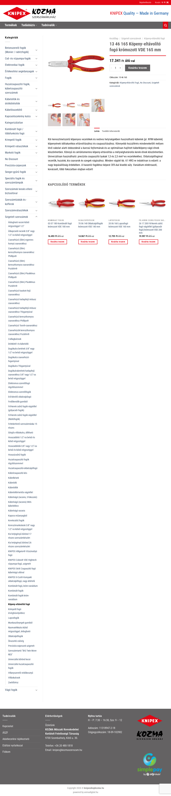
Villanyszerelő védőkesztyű (20, 672)
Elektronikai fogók (14, 64)
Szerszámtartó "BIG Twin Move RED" (22, 652)
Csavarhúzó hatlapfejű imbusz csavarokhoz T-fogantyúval (22, 310)
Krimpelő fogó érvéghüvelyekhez (16, 611)
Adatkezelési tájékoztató (16, 739)
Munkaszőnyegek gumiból (20, 622)
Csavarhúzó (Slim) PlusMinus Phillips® (21, 275)
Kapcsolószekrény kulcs (18, 116)
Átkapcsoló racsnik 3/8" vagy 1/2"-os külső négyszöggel (21, 233)
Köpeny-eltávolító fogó (19, 604)
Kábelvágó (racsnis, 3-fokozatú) (22, 497)
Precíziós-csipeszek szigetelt (21, 645)
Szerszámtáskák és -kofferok (16, 202)
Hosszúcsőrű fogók (17, 454)
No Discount (11, 159)
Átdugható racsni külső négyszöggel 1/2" (18, 224)
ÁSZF (5, 732)
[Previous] (48, 220)
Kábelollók (13, 487)
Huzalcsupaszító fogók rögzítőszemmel (18, 461)
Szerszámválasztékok (16, 210)
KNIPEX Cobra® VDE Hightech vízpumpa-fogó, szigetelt (22, 562)
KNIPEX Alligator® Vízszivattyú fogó (22, 553)
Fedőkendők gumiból (18, 401)
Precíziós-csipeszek (15, 165)
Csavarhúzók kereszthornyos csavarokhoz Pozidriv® (21, 332)
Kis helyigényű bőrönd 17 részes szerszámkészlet (19, 536)
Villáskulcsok (14, 677)
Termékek (11, 25)
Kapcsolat (8, 726)
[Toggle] (36, 50)
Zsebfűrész (13, 682)
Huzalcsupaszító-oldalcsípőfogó (22, 468)
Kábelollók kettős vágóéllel (20, 492)
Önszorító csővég (16, 641)
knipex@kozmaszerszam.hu (67, 750)
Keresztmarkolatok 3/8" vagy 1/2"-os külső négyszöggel (21, 527)
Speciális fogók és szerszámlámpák (15, 180)
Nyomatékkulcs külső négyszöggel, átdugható (19, 629)
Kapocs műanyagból (17, 515)
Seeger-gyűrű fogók (15, 171)
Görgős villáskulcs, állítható (20, 432)
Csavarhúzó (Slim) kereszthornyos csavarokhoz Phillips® (21, 252)
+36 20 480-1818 (64, 745)
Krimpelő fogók (13, 139)
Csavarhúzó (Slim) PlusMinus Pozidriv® (21, 284)
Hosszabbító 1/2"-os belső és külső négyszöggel (21, 439)
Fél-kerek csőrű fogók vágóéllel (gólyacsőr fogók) (22, 408)
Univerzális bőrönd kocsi (19, 659)
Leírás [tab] (97, 131)
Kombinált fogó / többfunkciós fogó (14, 131)
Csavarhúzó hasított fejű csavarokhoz (19, 292)
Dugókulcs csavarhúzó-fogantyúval (18, 359)
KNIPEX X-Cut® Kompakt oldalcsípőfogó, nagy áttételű (21, 579)
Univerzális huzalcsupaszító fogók (21, 666)
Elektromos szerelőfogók (19, 392)
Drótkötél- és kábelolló (18, 343)
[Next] (165, 220)
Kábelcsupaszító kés (17, 473)
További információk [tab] (111, 131)
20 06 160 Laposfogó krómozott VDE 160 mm (119, 225)
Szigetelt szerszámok (16, 216)
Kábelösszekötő (13, 109)
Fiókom (6, 751)
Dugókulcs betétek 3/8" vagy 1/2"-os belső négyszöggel (21, 350)
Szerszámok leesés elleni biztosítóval (18, 191)
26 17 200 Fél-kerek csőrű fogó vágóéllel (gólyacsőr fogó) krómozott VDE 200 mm (150, 228)
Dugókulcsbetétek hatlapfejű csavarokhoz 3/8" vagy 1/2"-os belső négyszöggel (22, 374)
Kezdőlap (114, 38)
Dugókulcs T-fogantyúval (19, 366)
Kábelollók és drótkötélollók (12, 101)
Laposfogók (13, 618)
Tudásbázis (28, 25)
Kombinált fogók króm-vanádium (18, 597)
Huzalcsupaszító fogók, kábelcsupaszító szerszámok (17, 88)
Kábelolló (12, 482)
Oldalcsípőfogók (15, 636)
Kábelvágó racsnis (16, 510)
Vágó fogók (11, 689)
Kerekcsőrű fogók (16, 520)
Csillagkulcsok (14, 339)
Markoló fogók (12, 152)
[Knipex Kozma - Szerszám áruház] (30, 13)
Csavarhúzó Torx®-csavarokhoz (22, 325)
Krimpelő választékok (16, 146)
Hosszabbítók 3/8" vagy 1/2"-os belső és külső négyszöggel (22, 448)
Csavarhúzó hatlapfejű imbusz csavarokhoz (22, 301)
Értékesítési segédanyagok (19, 71)
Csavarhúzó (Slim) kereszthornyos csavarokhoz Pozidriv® (21, 265)
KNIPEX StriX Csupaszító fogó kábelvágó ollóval (22, 570)
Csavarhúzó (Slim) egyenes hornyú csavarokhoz (20, 241)
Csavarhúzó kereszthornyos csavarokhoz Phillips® (21, 318)
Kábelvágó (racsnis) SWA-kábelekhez (20, 504)
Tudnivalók (48, 25)
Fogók (8, 77)
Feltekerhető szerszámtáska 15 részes (22, 426)
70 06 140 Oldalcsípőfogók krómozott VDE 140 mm (90, 225)
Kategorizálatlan (14, 122)
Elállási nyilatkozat (13, 745)
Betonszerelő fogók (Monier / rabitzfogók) (17, 50)
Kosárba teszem (137, 67)
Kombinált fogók (15, 590)
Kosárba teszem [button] (57, 242)
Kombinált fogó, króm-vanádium (23, 586)
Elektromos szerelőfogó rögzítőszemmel (19, 385)
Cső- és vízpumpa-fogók (18, 58)
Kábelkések (13, 478)
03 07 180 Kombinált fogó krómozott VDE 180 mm (60, 225)
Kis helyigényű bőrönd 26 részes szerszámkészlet (19, 544)
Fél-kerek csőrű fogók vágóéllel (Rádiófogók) (22, 417)
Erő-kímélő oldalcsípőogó (19, 396)
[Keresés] (165, 25)
